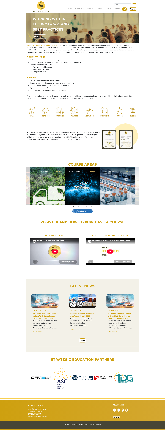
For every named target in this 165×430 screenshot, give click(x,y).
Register (133, 9)
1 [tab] (73, 206)
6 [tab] (86, 206)
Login (124, 9)
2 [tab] (76, 206)
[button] (91, 9)
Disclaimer (116, 417)
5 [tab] (84, 206)
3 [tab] (78, 206)
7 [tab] (89, 206)
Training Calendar (84, 211)
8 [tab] (91, 206)
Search (134, 4)
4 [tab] (81, 206)
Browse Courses (40, 36)
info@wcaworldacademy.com (38, 416)
